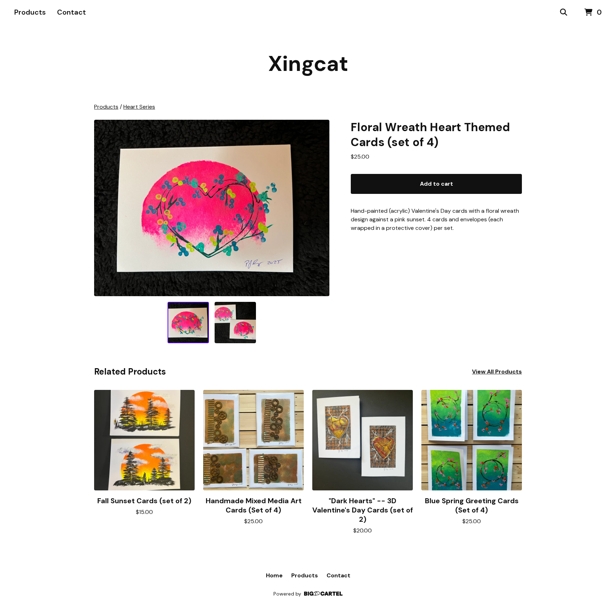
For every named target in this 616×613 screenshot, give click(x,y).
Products (30, 12)
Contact (71, 12)
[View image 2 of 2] (235, 322)
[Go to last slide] (104, 208)
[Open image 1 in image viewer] (211, 208)
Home (274, 575)
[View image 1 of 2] (188, 322)
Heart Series (139, 106)
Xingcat (308, 64)
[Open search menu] (563, 12)
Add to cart (436, 183)
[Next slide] (319, 208)
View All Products (497, 371)
